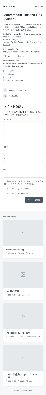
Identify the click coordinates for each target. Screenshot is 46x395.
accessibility (33, 336)
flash (8, 80)
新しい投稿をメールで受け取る (18, 193)
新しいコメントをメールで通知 (18, 189)
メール (6, 158)
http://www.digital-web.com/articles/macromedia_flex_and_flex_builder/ (22, 42)
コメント (7, 119)
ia (29, 295)
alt (39, 336)
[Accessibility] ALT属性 (18, 333)
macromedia (19, 80)
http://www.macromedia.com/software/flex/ (22, 52)
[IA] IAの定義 (12, 291)
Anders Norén (27, 390)
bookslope (9, 6)
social (31, 253)
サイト (5, 170)
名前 (5, 147)
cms (30, 381)
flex (12, 80)
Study (8, 77)
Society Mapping (15, 249)
